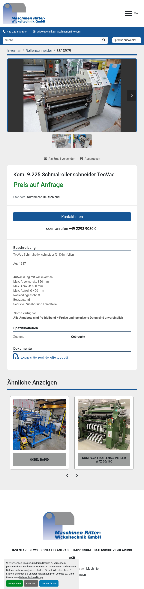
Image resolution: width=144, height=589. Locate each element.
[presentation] (67, 475)
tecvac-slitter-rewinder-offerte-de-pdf (44, 357)
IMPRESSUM (82, 550)
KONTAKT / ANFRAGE (55, 550)
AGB (72, 557)
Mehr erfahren (48, 583)
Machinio (92, 568)
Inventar (19, 550)
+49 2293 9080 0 (17, 31)
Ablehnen (31, 583)
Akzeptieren (14, 583)
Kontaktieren (72, 216)
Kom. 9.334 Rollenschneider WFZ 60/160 (39, 459)
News (33, 550)
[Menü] (128, 13)
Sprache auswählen (125, 40)
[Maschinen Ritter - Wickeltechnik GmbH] (72, 526)
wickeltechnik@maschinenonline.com (58, 31)
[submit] (104, 40)
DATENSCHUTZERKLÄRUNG (113, 550)
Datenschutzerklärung (31, 577)
